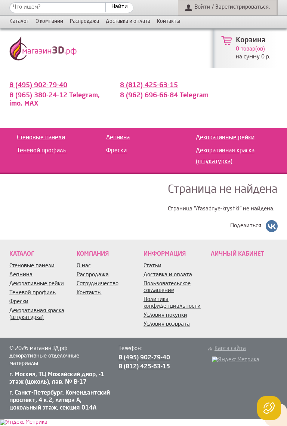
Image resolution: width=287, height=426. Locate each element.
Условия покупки (165, 315)
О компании (49, 21)
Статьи (152, 266)
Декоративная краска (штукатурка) (225, 156)
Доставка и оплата (128, 21)
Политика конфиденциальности (172, 303)
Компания (93, 254)
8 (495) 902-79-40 (38, 85)
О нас (84, 266)
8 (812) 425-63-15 (149, 85)
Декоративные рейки (225, 138)
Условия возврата (167, 324)
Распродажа (84, 21)
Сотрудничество (97, 284)
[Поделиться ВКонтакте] (272, 226)
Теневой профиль (42, 151)
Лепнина (118, 138)
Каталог (19, 21)
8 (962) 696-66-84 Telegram (164, 95)
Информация (165, 254)
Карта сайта (230, 349)
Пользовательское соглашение (167, 287)
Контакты (168, 21)
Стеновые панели (41, 138)
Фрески (116, 151)
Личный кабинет (237, 254)
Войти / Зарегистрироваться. (232, 7)
